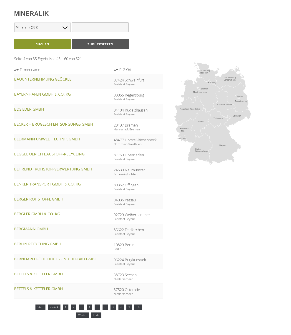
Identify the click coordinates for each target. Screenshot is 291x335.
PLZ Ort (125, 69)
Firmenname (30, 69)
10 (138, 307)
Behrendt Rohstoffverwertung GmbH (53, 169)
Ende (96, 315)
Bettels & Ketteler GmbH (38, 274)
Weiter (82, 315)
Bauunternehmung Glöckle (42, 79)
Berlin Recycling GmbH (37, 243)
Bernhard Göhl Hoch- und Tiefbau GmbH (56, 258)
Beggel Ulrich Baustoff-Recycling (49, 154)
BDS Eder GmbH (29, 109)
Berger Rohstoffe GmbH (38, 199)
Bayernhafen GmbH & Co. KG (42, 94)
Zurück (54, 307)
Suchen (42, 44)
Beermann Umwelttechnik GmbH (47, 139)
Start (40, 307)
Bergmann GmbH (31, 228)
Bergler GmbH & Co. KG (37, 213)
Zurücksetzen (100, 44)
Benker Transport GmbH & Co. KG (47, 184)
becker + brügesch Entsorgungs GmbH (53, 124)
